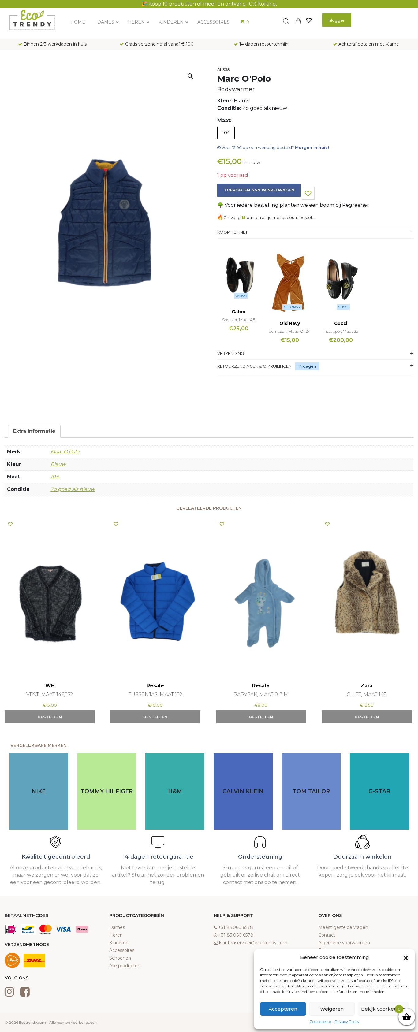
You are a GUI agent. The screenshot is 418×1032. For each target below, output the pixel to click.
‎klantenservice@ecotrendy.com (253, 942)
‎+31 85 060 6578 (235, 927)
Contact (326, 935)
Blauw (58, 464)
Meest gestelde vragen (343, 927)
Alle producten (124, 965)
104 (54, 477)
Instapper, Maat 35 (340, 331)
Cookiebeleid (320, 1021)
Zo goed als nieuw (72, 489)
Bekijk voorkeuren (383, 1009)
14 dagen (307, 366)
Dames (117, 927)
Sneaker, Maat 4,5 (238, 319)
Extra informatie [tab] (34, 431)
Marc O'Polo (64, 452)
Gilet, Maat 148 (367, 694)
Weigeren (332, 1009)
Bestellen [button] (50, 717)
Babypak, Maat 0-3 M (261, 694)
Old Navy (292, 307)
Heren (116, 935)
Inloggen (336, 20)
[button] (406, 957)
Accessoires (121, 950)
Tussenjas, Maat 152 (155, 694)
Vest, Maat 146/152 (49, 694)
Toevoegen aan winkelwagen (259, 189)
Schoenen (120, 958)
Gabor (241, 296)
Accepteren (283, 1009)
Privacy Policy (347, 1021)
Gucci (343, 307)
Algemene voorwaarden (344, 942)
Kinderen (119, 942)
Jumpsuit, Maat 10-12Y (289, 331)
